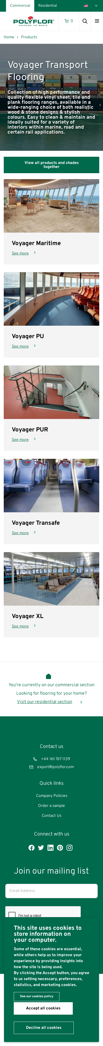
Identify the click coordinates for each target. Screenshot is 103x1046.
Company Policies (51, 795)
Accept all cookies (43, 1008)
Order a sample (51, 805)
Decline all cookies (44, 1027)
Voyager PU (28, 336)
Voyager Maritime (36, 243)
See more (20, 253)
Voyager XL (28, 616)
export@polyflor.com (55, 767)
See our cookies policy (36, 996)
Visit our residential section (44, 702)
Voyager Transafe (36, 523)
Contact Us (51, 815)
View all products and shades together (51, 164)
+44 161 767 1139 (55, 759)
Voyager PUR (30, 430)
